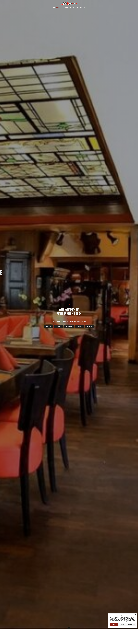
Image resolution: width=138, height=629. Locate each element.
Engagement (83, 7)
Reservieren (48, 326)
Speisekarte (59, 326)
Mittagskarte (79, 326)
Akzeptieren (114, 624)
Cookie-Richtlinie (118, 626)
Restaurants (59, 7)
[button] (135, 615)
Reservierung (68, 7)
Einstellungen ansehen (132, 624)
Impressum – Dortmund (126, 626)
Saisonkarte (69, 326)
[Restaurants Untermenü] (63, 7)
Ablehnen (122, 624)
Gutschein (75, 7)
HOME (53, 7)
